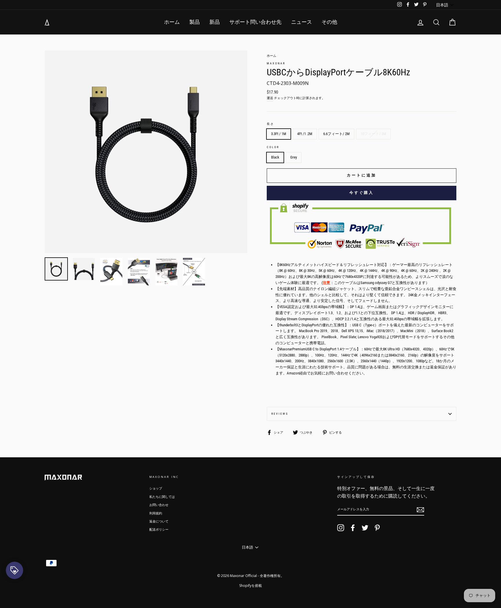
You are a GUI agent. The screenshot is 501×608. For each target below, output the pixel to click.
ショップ (155, 488)
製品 (194, 22)
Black (275, 157)
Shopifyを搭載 (250, 585)
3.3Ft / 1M (278, 134)
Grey (293, 157)
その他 (329, 22)
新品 (214, 22)
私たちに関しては (162, 497)
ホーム (172, 22)
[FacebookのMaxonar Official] (352, 527)
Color (273, 147)
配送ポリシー (158, 529)
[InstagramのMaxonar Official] (340, 527)
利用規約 (155, 513)
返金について (158, 521)
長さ (270, 123)
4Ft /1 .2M (304, 134)
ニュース (301, 22)
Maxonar (276, 63)
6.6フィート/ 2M (336, 134)
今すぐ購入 (361, 192)
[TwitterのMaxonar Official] (365, 527)
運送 (270, 98)
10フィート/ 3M (373, 134)
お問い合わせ (158, 505)
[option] (146, 151)
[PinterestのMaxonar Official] (377, 527)
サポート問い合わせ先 (255, 22)
